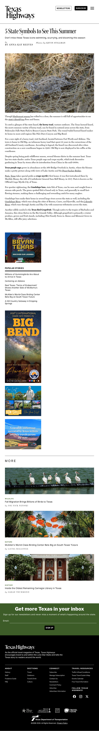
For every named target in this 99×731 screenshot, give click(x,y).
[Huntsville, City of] (23, 415)
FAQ (6, 682)
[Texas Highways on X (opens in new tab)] (87, 696)
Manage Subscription (57, 675)
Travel (29, 672)
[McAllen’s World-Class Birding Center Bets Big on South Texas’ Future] (49, 536)
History (9, 585)
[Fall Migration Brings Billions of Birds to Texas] (49, 493)
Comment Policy (55, 685)
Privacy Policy (62, 723)
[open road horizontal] (23, 448)
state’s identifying (16, 119)
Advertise (53, 688)
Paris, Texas (10, 176)
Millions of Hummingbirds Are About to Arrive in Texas (22, 275)
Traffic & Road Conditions (81, 672)
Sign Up (49, 628)
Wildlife (9, 499)
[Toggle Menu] (92, 8)
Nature (8, 542)
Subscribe (81, 8)
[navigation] (92, 8)
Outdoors (30, 675)
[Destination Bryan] (23, 261)
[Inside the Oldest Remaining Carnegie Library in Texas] (49, 579)
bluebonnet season (21, 116)
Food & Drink (31, 679)
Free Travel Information (80, 682)
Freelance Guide (10, 679)
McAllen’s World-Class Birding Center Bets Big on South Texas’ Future (22, 295)
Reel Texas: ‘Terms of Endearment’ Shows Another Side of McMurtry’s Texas (21, 287)
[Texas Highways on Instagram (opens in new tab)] (80, 696)
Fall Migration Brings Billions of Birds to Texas (29, 501)
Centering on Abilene (15, 281)
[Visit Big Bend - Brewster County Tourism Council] (23, 382)
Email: (6, 621)
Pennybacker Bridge (71, 170)
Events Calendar (78, 679)
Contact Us (54, 679)
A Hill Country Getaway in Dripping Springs (21, 302)
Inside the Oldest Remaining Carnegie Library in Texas (33, 588)
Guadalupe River (12, 201)
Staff (6, 675)
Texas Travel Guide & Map (81, 675)
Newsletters (63, 8)
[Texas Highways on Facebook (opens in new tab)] (74, 696)
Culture (29, 682)
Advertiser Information (58, 691)
